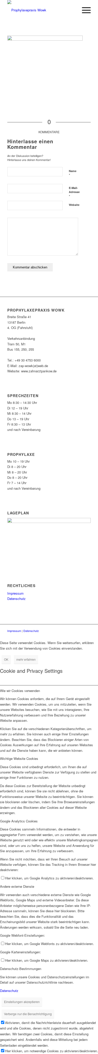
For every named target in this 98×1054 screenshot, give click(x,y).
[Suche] (72, 10)
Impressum (15, 593)
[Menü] (84, 10)
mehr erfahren (26, 659)
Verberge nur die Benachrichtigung (28, 1014)
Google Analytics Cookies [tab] (19, 821)
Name (72, 173)
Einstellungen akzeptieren (22, 1002)
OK (6, 659)
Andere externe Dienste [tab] (17, 886)
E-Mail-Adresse (74, 192)
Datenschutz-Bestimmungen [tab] (20, 968)
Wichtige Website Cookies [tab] (19, 758)
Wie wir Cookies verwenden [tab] (20, 690)
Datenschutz (16, 598)
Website (74, 205)
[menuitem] (72, 10)
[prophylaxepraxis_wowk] (40, 10)
